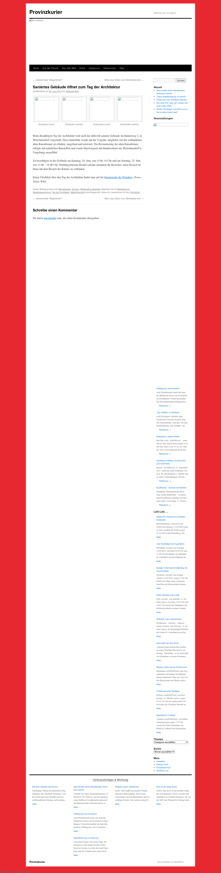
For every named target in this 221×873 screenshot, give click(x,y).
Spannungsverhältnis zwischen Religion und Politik (171, 462)
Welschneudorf (78, 192)
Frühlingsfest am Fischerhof (168, 388)
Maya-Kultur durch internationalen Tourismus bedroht (91, 788)
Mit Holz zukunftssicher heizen (45, 786)
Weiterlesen (165, 405)
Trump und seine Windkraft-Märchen (171, 99)
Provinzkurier (45, 11)
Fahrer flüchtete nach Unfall (167, 594)
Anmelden (160, 761)
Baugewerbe (65, 189)
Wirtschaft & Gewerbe (90, 189)
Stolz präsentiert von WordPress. (170, 861)
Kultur (82, 68)
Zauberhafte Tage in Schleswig (86, 837)
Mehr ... (159, 537)
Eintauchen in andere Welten (167, 436)
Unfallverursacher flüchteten (168, 691)
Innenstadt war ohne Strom (167, 643)
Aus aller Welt (69, 68)
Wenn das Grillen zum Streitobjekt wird (123, 79)
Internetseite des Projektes (118, 177)
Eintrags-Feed (162, 764)
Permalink (135, 192)
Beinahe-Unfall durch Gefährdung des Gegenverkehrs (172, 569)
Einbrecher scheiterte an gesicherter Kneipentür (170, 518)
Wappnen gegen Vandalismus (127, 786)
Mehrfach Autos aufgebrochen (168, 618)
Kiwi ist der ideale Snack (166, 786)
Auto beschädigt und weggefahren (170, 543)
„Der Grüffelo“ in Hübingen (167, 412)
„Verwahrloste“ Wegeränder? (47, 79)
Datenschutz (109, 68)
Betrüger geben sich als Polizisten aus (171, 667)
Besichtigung (123, 189)
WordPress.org (162, 770)
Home (36, 68)
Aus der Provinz (50, 68)
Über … (123, 68)
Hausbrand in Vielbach (165, 715)
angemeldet (50, 218)
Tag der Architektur (61, 192)
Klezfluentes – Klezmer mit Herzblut (171, 487)
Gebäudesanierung (42, 192)
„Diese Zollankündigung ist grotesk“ (171, 96)
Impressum (94, 68)
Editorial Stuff (72, 91)
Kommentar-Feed (163, 767)
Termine (75, 189)
